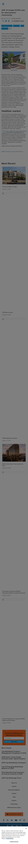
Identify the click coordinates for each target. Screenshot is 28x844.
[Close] (26, 828)
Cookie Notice (9, 838)
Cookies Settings (14, 841)
